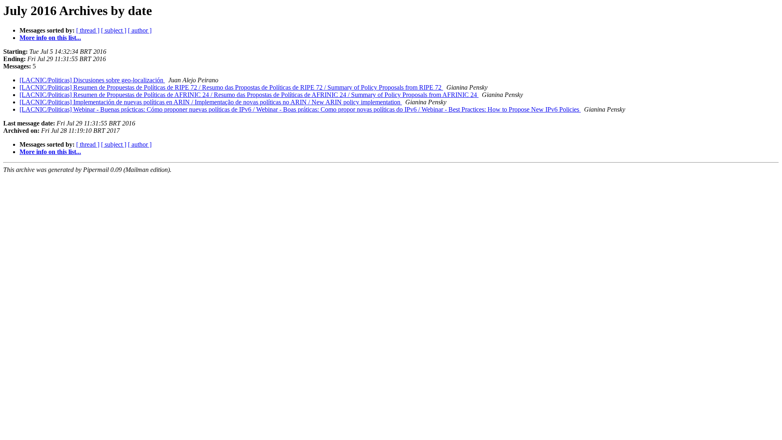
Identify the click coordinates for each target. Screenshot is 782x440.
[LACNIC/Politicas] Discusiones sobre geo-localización (92, 80)
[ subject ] (113, 30)
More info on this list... (50, 37)
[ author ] (140, 30)
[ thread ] (87, 30)
